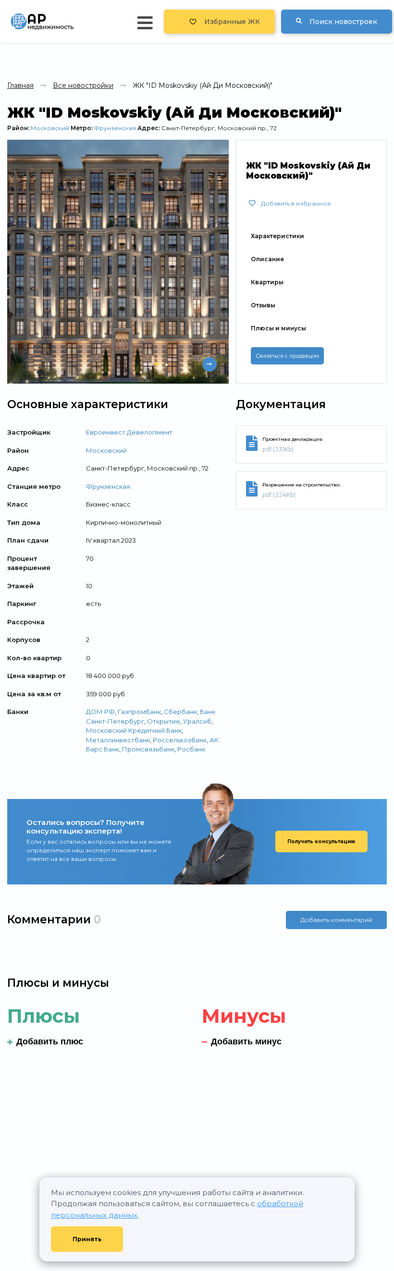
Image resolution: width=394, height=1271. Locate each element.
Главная (20, 85)
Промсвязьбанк (148, 749)
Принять (87, 1239)
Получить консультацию (321, 841)
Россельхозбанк (180, 740)
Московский (50, 128)
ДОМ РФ (100, 711)
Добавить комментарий (336, 919)
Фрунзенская (115, 128)
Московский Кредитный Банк (134, 730)
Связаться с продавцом (287, 355)
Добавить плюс (49, 1041)
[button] (156, 364)
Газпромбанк (139, 711)
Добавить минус (246, 1041)
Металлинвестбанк (118, 740)
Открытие (163, 721)
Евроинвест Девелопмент (129, 432)
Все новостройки (83, 85)
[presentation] (190, 364)
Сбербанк (180, 711)
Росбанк (191, 749)
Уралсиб (197, 721)
